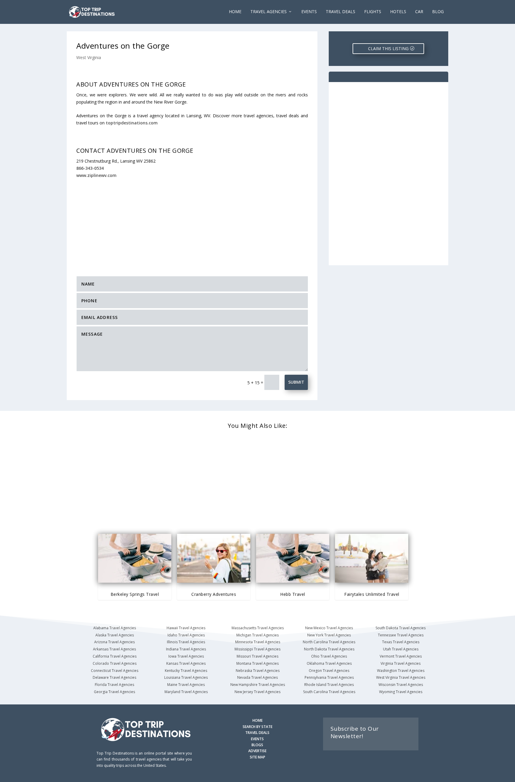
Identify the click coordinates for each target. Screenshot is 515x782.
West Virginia (88, 57)
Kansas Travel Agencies (186, 663)
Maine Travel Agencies (186, 684)
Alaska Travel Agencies (114, 635)
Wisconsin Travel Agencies (401, 684)
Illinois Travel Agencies (186, 641)
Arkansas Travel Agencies (114, 649)
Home (235, 11)
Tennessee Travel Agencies (401, 635)
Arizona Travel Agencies (114, 641)
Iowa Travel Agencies (186, 656)
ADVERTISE (257, 750)
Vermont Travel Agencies (401, 656)
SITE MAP (257, 757)
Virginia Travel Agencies (401, 663)
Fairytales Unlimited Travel (371, 594)
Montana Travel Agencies (257, 663)
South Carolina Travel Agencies (329, 691)
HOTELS (398, 11)
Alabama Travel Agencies (114, 627)
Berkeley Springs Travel (135, 594)
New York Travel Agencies (329, 635)
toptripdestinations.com (132, 123)
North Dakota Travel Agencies (329, 649)
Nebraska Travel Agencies (258, 670)
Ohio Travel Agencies (329, 656)
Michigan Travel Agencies (257, 635)
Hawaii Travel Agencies (186, 627)
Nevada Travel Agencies (257, 677)
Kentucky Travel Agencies (186, 670)
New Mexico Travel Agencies (329, 627)
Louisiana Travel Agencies (186, 677)
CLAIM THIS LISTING (388, 48)
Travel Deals (340, 11)
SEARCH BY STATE (257, 726)
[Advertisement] (192, 223)
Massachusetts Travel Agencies (258, 627)
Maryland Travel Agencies (186, 691)
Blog (438, 11)
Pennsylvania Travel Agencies (329, 677)
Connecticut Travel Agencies (114, 670)
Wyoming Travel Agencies (400, 691)
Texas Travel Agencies (400, 641)
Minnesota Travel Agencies (257, 641)
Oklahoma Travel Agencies (329, 663)
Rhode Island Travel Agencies (329, 684)
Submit (296, 382)
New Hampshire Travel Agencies (257, 684)
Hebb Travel (292, 594)
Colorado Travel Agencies (114, 663)
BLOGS (257, 744)
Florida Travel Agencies (114, 684)
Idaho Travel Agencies (186, 635)
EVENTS (309, 11)
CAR (419, 11)
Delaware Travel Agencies (114, 677)
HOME (257, 720)
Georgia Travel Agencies (114, 691)
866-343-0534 (90, 168)
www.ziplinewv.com (96, 175)
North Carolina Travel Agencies (329, 641)
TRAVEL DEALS (257, 732)
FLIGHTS (372, 11)
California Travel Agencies (114, 656)
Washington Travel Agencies (400, 670)
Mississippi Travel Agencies (257, 649)
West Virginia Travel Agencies (400, 677)
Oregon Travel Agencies (329, 670)
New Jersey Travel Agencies (257, 691)
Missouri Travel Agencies (257, 656)
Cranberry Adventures (213, 594)
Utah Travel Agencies (400, 649)
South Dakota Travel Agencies (401, 627)
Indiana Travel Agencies (186, 649)
